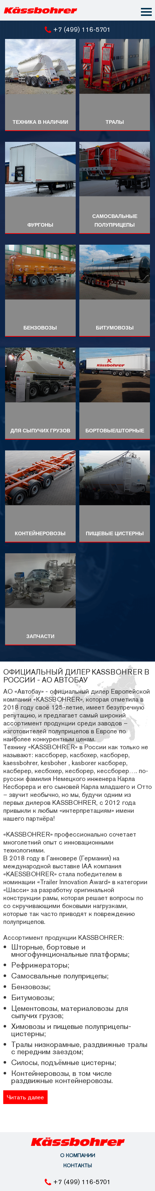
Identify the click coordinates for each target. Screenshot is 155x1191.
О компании (77, 1155)
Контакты (77, 1165)
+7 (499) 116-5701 (82, 29)
